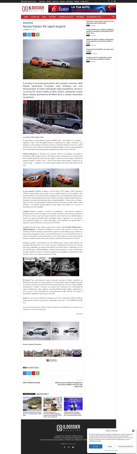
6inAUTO (76, 1)
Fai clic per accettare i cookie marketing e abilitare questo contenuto (52, 117)
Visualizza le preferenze (126, 446)
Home (24, 21)
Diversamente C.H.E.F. (94, 17)
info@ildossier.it (72, 443)
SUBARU (33, 367)
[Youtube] (115, 1)
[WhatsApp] (38, 34)
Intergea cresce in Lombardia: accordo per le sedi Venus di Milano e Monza (99, 58)
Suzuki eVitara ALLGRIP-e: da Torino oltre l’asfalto (100, 50)
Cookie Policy (107, 450)
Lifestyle (89, 53)
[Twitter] (29, 34)
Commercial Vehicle (66, 17)
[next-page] (82, 394)
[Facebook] (109, 1)
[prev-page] (79, 394)
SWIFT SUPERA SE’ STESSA (31, 383)
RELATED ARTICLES (29, 394)
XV (37, 367)
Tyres (44, 17)
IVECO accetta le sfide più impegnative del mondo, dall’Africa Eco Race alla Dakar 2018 (68, 384)
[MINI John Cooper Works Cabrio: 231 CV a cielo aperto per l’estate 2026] (32, 404)
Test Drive (52, 17)
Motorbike (80, 17)
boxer (29, 367)
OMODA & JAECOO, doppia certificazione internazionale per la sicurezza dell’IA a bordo (73, 413)
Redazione (42, 1)
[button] (133, 431)
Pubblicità (55, 1)
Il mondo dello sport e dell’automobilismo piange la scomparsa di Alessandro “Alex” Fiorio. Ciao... (100, 31)
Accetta (95, 446)
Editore (49, 1)
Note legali (115, 450)
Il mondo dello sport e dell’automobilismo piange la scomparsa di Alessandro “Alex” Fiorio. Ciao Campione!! (52, 414)
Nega (110, 446)
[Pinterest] (33, 34)
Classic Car (35, 17)
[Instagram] (112, 1)
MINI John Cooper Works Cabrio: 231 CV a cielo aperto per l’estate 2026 (32, 413)
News (26, 17)
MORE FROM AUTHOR (42, 394)
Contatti (62, 1)
